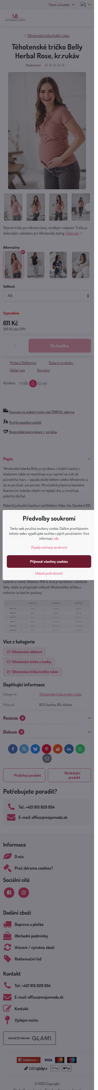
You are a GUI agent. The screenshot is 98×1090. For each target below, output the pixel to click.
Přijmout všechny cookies (49, 561)
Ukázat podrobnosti (49, 573)
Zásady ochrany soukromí (49, 547)
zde (56, 538)
